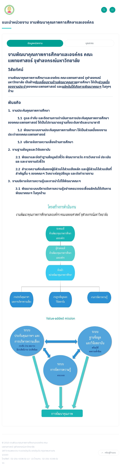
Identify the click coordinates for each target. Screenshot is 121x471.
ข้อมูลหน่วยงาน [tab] (35, 43)
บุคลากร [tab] (90, 43)
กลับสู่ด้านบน (110, 452)
